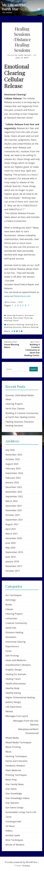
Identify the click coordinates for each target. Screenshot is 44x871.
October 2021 (13, 514)
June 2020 (11, 542)
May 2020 (10, 547)
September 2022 (14, 496)
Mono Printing (13, 746)
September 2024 (14, 473)
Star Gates (11, 788)
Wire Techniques (14, 839)
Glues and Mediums (16, 660)
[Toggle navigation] (39, 9)
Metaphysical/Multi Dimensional (28, 731)
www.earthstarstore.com (17, 296)
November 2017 (14, 566)
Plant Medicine (13, 770)
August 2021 (12, 524)
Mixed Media (12, 737)
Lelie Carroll (24, 55)
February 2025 (13, 468)
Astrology (11, 599)
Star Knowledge (14, 793)
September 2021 (14, 519)
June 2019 (11, 556)
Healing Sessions (12, 327)
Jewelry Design (13, 702)
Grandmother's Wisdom (18, 664)
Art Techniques (14, 595)
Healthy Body (12, 688)
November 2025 (14, 454)
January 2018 (12, 561)
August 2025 (12, 463)
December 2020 (14, 538)
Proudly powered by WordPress (21, 862)
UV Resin (10, 826)
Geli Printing (12, 655)
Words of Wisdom (15, 844)
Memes (9, 711)
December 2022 (14, 487)
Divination (11, 637)
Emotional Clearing (23, 318)
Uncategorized (13, 821)
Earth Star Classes (15, 408)
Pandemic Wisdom (15, 765)
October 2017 (13, 570)
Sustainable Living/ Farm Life (21, 812)
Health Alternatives (16, 683)
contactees (11, 618)
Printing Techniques (16, 774)
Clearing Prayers (15, 315)
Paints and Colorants (17, 760)
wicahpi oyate (13, 835)
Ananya (26, 865)
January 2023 (12, 482)
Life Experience (14, 706)
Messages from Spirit (17, 716)
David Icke (11, 627)
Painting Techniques (16, 756)
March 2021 (12, 533)
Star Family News (15, 784)
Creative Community (16, 623)
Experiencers (12, 646)
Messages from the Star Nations (25, 722)
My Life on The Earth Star (13, 7)
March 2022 (12, 501)
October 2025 (13, 459)
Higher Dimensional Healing (20, 697)
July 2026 (10, 449)
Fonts (8, 651)
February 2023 (13, 477)
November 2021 (14, 510)
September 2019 (14, 552)
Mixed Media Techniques (18, 742)
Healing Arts (31, 325)
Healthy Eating (13, 692)
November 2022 (14, 491)
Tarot (8, 816)
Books (9, 604)
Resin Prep (11, 779)
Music (9, 751)
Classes (9, 609)
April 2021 (11, 528)
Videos (9, 830)
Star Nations (12, 802)
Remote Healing (30, 327)
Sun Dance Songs (14, 807)
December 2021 (14, 505)
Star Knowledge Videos (18, 798)
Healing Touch (11, 320)
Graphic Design (14, 669)
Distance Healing (15, 325)
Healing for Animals (16, 674)
